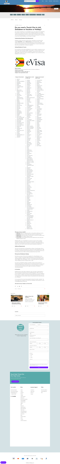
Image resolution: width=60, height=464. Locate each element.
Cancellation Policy (23, 412)
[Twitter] (13, 396)
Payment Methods (44, 391)
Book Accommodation (24, 399)
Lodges (22, 395)
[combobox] (34, 343)
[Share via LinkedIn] (19, 286)
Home (21, 389)
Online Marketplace (24, 411)
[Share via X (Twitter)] (17, 286)
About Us (32, 392)
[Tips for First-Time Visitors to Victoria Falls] (43, 298)
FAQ (42, 392)
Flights (22, 403)
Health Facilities (23, 407)
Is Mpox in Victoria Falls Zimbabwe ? (29, 297)
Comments (31, 359)
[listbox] (56, 8)
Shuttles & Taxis (23, 401)
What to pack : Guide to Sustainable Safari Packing (16, 303)
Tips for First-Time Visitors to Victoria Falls (42, 303)
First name (32, 324)
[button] (56, 6)
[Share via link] (21, 286)
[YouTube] (15, 396)
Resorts (22, 393)
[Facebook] (11, 396)
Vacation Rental (23, 396)
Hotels (22, 391)
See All (48, 293)
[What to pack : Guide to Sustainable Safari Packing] (17, 298)
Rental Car (22, 405)
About (22, 417)
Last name (39, 324)
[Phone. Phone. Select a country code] (31, 333)
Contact (22, 419)
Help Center (22, 409)
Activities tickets (23, 416)
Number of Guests (32, 349)
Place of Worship (23, 408)
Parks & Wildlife (23, 400)
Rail (21, 404)
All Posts (12, 19)
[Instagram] (12, 396)
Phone (32, 332)
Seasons (16, 19)
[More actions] (44, 25)
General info (22, 413)
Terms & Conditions (24, 420)
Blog (21, 415)
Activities (20, 19)
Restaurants (22, 397)
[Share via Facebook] (15, 286)
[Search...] (37, 1)
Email (32, 328)
